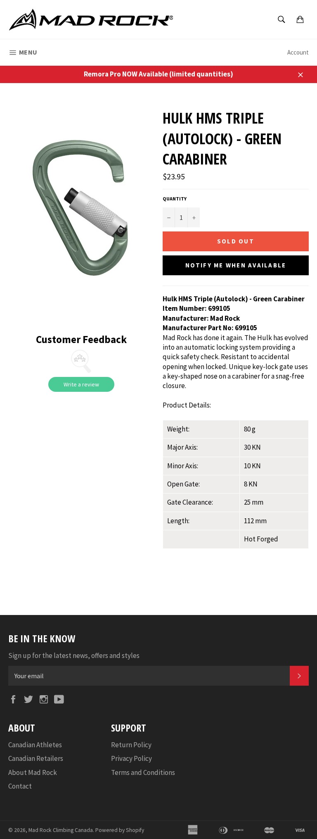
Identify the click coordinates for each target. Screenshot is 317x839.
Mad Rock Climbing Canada (60, 830)
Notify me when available (235, 265)
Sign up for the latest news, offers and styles (74, 655)
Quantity (175, 198)
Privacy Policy (131, 758)
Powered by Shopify (119, 830)
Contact (20, 786)
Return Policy (131, 744)
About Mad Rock (32, 772)
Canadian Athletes (35, 744)
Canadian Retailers (35, 758)
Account (298, 52)
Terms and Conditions (143, 772)
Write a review (81, 384)
